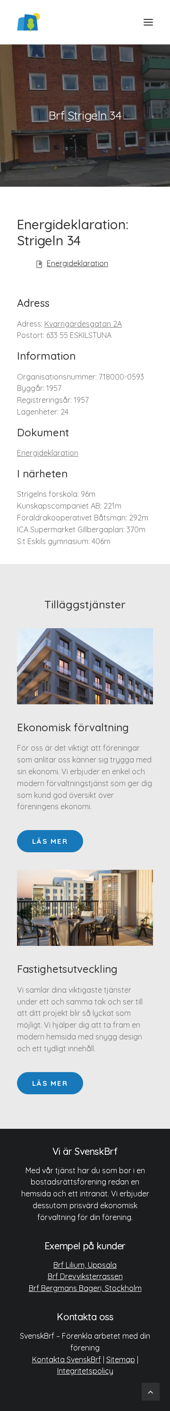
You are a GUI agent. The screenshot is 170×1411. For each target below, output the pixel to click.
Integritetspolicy (85, 1371)
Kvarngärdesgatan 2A (83, 324)
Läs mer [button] (50, 841)
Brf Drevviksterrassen (85, 1276)
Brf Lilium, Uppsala (85, 1265)
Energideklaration (77, 263)
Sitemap (120, 1359)
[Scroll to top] (151, 1390)
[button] (148, 22)
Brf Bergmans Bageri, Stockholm (85, 1288)
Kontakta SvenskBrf (66, 1359)
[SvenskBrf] (28, 22)
